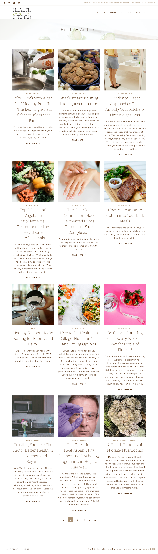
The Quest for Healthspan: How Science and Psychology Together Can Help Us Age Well (79, 455)
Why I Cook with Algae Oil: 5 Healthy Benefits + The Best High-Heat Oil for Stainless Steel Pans (33, 109)
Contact (25, 549)
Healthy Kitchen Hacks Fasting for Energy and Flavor (33, 338)
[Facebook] (4, 3)
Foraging (113, 12)
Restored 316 (148, 549)
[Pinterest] (19, 3)
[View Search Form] (144, 12)
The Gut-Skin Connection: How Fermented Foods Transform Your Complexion (79, 221)
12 (94, 519)
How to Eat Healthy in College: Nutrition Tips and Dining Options (79, 338)
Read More (33, 143)
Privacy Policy (11, 549)
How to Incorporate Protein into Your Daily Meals (125, 215)
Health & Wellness (33, 93)
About (137, 12)
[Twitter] (9, 3)
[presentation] (33, 69)
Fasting (33, 328)
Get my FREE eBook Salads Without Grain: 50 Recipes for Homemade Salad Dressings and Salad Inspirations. (119, 3)
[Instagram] (14, 3)
